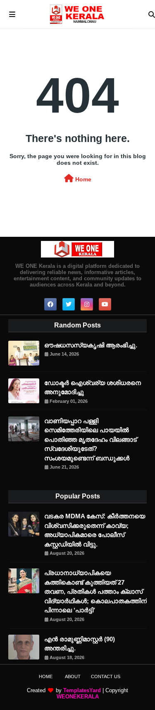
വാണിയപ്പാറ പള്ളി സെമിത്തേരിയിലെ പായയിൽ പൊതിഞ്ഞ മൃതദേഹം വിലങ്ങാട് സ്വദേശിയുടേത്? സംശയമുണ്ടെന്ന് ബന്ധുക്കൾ (90, 439)
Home (82, 179)
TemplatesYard (82, 690)
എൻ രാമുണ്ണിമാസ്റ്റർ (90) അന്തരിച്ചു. (79, 643)
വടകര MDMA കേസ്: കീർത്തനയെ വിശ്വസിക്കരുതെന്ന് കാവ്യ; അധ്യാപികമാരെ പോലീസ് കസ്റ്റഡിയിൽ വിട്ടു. (94, 530)
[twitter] (68, 304)
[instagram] (87, 304)
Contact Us (105, 676)
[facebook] (50, 304)
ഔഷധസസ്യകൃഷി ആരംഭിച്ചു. (90, 345)
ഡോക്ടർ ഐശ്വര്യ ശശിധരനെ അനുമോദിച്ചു (92, 387)
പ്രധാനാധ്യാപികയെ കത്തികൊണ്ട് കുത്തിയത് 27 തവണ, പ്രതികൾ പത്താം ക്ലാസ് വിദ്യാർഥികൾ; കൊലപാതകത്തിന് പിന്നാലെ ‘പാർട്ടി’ (95, 591)
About (73, 676)
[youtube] (105, 304)
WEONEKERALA (78, 696)
